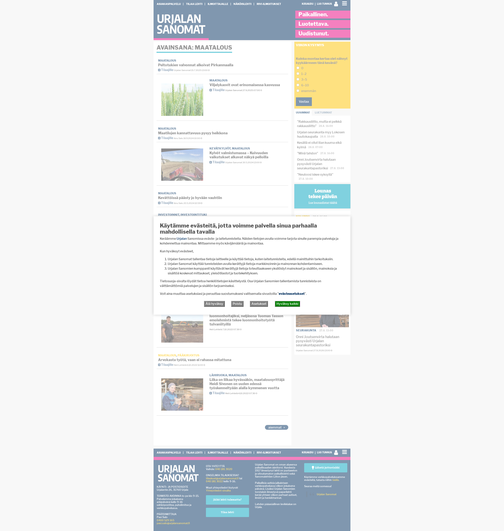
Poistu (237, 304)
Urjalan (182, 239)
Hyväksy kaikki (287, 304)
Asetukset (258, 304)
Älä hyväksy (214, 304)
